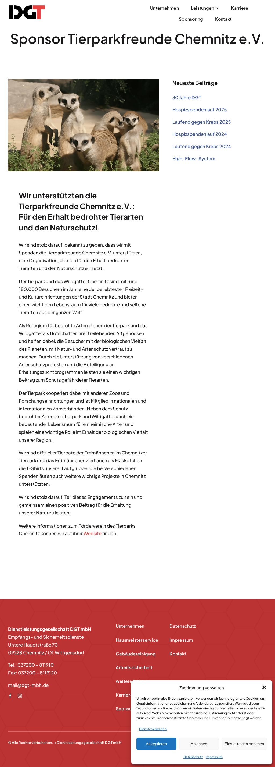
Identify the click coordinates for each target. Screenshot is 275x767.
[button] (264, 687)
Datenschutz (193, 757)
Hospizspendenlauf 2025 (199, 109)
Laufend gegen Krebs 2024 (201, 146)
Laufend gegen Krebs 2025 (201, 122)
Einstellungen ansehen (244, 743)
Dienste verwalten (153, 729)
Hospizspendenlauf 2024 (199, 134)
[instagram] (20, 696)
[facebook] (10, 696)
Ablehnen (199, 743)
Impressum (214, 757)
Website (93, 533)
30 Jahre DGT (186, 97)
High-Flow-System (193, 158)
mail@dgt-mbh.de (28, 685)
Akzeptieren (156, 743)
